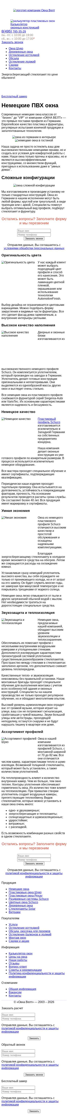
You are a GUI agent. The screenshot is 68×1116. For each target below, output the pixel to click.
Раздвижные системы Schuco (29, 898)
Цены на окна (18, 956)
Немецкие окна (19, 889)
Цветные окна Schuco (23, 902)
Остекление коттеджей (24, 55)
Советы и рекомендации (25, 970)
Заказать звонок (12, 42)
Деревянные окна (21, 51)
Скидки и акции (19, 941)
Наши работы (18, 960)
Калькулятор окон (20, 953)
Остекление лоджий (22, 61)
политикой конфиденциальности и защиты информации (34, 875)
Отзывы (14, 963)
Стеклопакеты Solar (22, 908)
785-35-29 (13, 31)
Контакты (15, 68)
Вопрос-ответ (18, 966)
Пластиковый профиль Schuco (49, 420)
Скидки (13, 64)
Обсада (14, 58)
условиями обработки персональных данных (34, 248)
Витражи (14, 912)
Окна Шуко (16, 48)
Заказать (34, 1038)
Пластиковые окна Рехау (25, 895)
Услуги (13, 924)
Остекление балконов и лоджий (30, 934)
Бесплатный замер (14, 96)
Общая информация (22, 989)
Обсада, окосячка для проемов (29, 931)
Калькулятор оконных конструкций (25, 26)
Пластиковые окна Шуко (25, 892)
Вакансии (15, 992)
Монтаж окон (17, 937)
